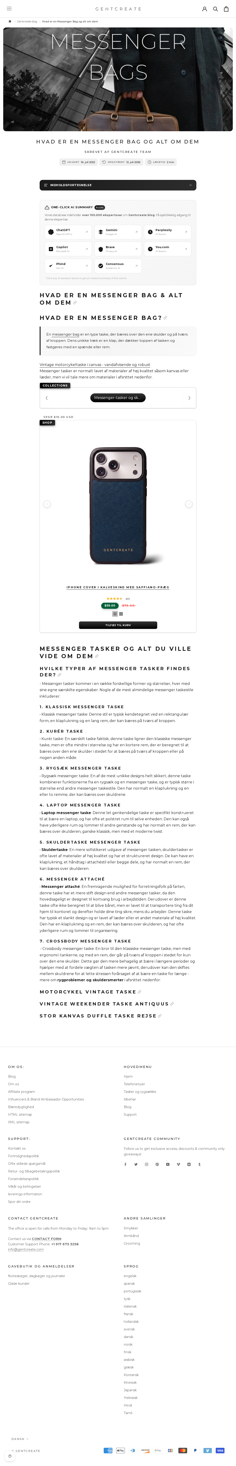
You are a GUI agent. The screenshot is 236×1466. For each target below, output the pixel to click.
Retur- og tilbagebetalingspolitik (34, 1171)
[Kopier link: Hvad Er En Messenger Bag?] (165, 318)
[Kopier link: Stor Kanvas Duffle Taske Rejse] (160, 1016)
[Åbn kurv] (226, 9)
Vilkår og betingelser (24, 1186)
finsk (127, 1352)
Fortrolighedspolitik (23, 1156)
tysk (127, 1299)
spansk (129, 1284)
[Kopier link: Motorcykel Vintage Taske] (139, 992)
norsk (128, 1344)
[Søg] (215, 8)
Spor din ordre (19, 1202)
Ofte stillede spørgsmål (26, 1164)
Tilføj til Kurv (118, 625)
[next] (189, 504)
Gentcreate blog (27, 21)
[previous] (47, 504)
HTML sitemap (20, 1114)
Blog (12, 1076)
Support (130, 1114)
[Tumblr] (199, 1164)
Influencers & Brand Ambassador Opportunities (46, 1099)
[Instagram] (146, 1164)
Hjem (128, 1076)
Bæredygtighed (21, 1107)
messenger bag (65, 334)
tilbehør (130, 1099)
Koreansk (131, 1375)
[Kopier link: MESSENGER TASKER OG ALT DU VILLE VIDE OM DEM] (97, 656)
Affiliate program (21, 1092)
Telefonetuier (134, 1084)
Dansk (18, 1439)
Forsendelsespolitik (23, 1179)
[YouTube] (167, 1164)
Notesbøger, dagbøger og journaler (36, 1276)
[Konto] (204, 8)
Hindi (128, 1405)
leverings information (25, 1194)
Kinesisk (130, 1382)
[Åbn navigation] (9, 9)
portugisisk (132, 1291)
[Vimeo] (178, 1164)
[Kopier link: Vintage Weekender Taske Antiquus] (172, 1004)
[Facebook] (125, 1164)
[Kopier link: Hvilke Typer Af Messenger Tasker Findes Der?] (59, 675)
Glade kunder (19, 1284)
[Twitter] (136, 1164)
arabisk (129, 1360)
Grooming (132, 1243)
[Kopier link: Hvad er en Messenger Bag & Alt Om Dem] (75, 302)
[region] (118, 503)
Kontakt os (17, 1148)
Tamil (128, 1413)
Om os (13, 1084)
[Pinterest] (157, 1164)
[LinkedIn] (189, 1164)
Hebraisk (131, 1398)
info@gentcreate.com (26, 1249)
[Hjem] (10, 21)
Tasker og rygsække (140, 1092)
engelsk (130, 1276)
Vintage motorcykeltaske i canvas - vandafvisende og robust (95, 365)
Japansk (130, 1390)
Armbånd (131, 1236)
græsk (129, 1367)
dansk (128, 1337)
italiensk (130, 1306)
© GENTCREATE (26, 1451)
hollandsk (131, 1322)
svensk (129, 1329)
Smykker (131, 1228)
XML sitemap (19, 1122)
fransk (128, 1314)
